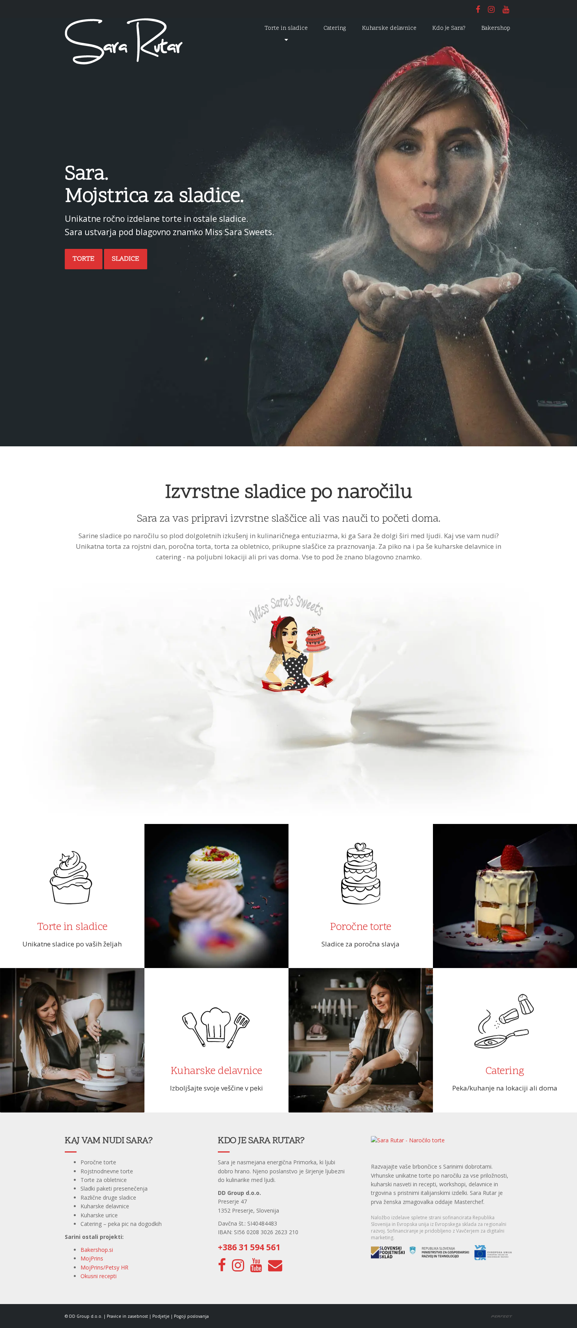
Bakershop (495, 28)
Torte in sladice (286, 28)
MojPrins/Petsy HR (104, 1267)
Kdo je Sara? (449, 28)
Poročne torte (360, 927)
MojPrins (91, 1258)
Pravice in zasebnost (127, 1316)
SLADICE (125, 259)
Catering (334, 28)
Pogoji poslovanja (191, 1316)
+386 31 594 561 (249, 1247)
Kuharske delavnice (389, 28)
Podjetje (161, 1316)
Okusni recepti (98, 1276)
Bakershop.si (96, 1249)
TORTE (84, 259)
